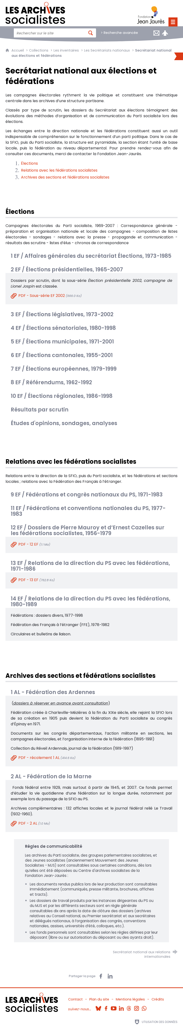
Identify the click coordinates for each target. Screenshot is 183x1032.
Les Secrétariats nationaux (107, 50)
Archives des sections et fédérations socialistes (65, 177)
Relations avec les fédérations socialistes (59, 170)
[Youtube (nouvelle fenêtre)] (113, 1007)
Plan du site (99, 999)
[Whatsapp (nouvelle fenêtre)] (144, 1007)
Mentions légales (130, 999)
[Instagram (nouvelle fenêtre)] (136, 1007)
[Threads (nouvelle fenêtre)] (129, 1007)
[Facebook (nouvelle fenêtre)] (106, 1007)
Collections (38, 50)
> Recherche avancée (119, 32)
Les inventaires (66, 50)
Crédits (158, 999)
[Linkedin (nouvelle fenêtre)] (121, 1007)
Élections (29, 163)
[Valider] (90, 32)
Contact (75, 999)
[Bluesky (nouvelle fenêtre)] (98, 1007)
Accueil (18, 50)
